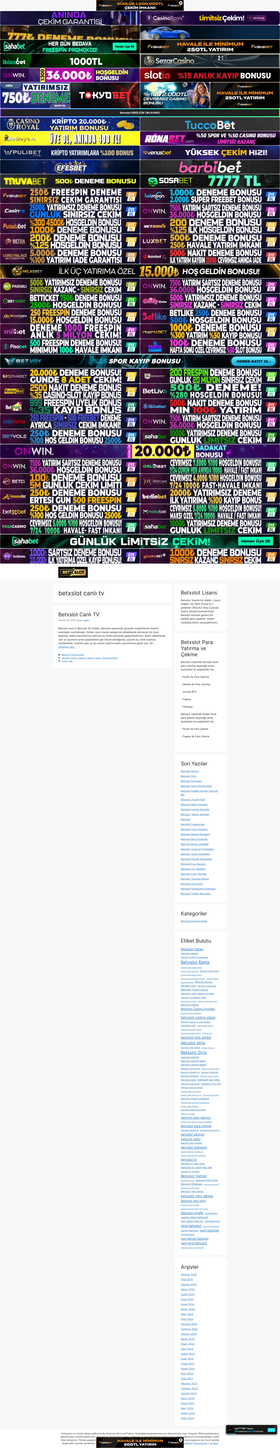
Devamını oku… (67, 647)
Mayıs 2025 (187, 1289)
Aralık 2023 (187, 1363)
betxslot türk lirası (187, 1181)
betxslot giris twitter (190, 1047)
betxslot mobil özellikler (190, 1106)
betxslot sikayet (192, 1134)
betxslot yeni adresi (197, 1196)
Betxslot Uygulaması (193, 824)
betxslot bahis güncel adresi (191, 968)
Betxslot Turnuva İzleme (195, 878)
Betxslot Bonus (203, 982)
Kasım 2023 (188, 1368)
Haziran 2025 (189, 1284)
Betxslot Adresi (190, 771)
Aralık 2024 (187, 1304)
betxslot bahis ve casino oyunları (193, 979)
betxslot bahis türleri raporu (191, 975)
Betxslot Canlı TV (78, 614)
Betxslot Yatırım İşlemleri (195, 814)
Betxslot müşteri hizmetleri (193, 1110)
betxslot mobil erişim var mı (191, 1095)
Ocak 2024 (187, 1358)
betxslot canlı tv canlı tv (89, 658)
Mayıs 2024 (188, 1339)
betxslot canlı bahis (207, 986)
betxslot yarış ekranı (211, 1184)
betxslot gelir (207, 1033)
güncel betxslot (109, 658)
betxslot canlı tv (69, 658)
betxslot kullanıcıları (190, 1084)
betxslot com (188, 1025)
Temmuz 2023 (189, 1388)
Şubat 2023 (188, 1413)
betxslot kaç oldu (209, 1079)
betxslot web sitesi (207, 1180)
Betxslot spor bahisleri (191, 1143)
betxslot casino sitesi (198, 1017)
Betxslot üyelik (192, 1213)
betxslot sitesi (191, 1139)
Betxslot (185, 819)
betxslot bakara (212, 979)
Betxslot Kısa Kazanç (193, 864)
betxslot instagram (190, 1076)
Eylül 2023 (187, 1378)
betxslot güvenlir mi (190, 1072)
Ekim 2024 (187, 1314)
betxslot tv (189, 1159)
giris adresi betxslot (192, 1221)
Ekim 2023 (187, 1373)
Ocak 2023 (187, 1418)
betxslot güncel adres (193, 1061)
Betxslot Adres (192, 949)
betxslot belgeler (187, 982)
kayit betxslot (209, 1230)
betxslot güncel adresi (193, 1064)
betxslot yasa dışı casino (190, 1188)
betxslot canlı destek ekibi (193, 997)
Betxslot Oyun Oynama (194, 829)
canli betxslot (211, 1213)
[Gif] (140, 271)
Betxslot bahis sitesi (209, 971)
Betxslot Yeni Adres (192, 1191)
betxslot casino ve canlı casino (195, 1022)
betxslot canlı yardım (188, 1001)
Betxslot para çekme (196, 1126)
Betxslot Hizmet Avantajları (196, 859)
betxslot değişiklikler (205, 1026)
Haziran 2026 (189, 1274)
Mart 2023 (187, 1408)
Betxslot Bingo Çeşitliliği (195, 844)
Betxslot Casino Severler (195, 809)
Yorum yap (67, 661)
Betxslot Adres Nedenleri (195, 854)
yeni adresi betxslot (195, 1238)
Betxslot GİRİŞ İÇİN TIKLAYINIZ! (140, 112)
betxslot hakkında (209, 1072)
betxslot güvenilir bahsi (210, 1069)
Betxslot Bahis (195, 962)
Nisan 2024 (187, 1343)
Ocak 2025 (187, 1299)
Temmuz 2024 (189, 1329)
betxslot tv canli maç (193, 1163)
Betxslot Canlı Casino (194, 989)
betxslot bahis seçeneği (190, 971)
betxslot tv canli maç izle (196, 1167)
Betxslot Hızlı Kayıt (192, 883)
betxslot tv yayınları (190, 1171)
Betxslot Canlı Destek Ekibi (196, 786)
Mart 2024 (187, 1348)
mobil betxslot (188, 1234)
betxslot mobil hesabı (211, 1095)
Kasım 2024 (188, 1309)
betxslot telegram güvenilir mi (192, 1152)
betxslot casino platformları (191, 1013)
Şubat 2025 (188, 1294)
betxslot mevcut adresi (192, 1087)
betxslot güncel (190, 1057)
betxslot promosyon (210, 1130)
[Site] (70, 195)
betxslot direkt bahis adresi (191, 1030)
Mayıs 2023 (188, 1398)
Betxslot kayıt (188, 1079)
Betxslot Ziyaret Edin (193, 799)
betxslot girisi (193, 1043)
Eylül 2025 (187, 1279)
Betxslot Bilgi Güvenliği (194, 839)
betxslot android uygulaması (194, 957)
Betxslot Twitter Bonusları (196, 893)
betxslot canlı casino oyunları (197, 993)
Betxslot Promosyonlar (73, 654)
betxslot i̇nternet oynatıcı (209, 1076)
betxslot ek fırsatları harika (191, 1033)
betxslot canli (188, 985)
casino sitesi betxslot (194, 1217)
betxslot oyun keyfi (188, 1114)
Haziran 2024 (189, 1334)
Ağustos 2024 (189, 1324)
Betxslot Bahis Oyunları (194, 804)
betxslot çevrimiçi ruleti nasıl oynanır (194, 1209)
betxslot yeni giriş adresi (190, 1205)
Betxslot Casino (190, 1004)
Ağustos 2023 (189, 1383)
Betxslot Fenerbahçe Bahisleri (198, 888)
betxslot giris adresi (196, 1037)
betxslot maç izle (211, 1083)
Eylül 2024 (187, 1319)
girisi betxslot (191, 1226)
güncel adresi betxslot (211, 1226)
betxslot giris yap (208, 1048)
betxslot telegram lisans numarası (193, 1156)
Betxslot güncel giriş (190, 1068)
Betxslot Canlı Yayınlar (194, 874)
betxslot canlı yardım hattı (207, 1001)
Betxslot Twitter (194, 1176)
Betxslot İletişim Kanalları (195, 834)
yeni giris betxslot (194, 1243)
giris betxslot (212, 1221)
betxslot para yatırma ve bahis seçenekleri (196, 1122)
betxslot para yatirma (195, 1117)
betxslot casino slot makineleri (192, 1248)
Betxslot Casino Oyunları (198, 1009)
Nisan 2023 (187, 1403)
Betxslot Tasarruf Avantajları (197, 849)
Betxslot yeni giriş (193, 1201)
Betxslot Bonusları (191, 781)
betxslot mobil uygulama (195, 1098)
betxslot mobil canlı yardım (191, 1092)
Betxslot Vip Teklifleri (193, 869)
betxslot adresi (189, 953)
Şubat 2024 (188, 1353)
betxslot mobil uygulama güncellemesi (195, 1103)
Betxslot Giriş (188, 776)
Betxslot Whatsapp (192, 1184)
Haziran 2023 (189, 1393)
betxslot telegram (194, 1147)
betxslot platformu (190, 1130)
